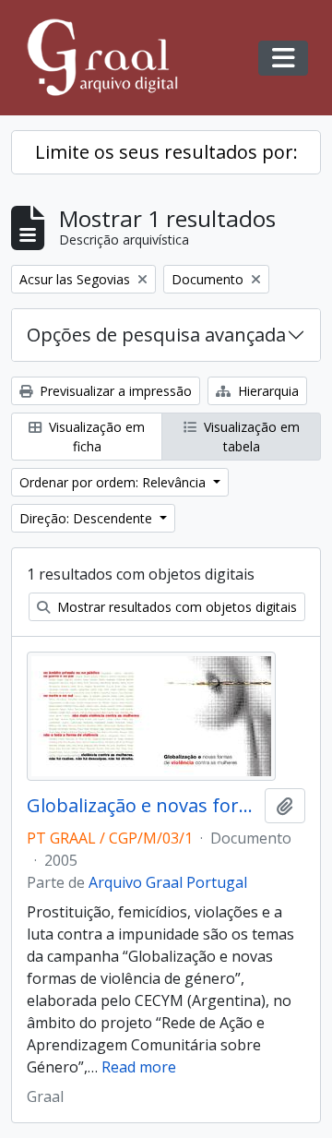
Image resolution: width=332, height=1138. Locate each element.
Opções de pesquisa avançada (156, 334)
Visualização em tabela (250, 436)
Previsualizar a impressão (114, 391)
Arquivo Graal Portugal (168, 882)
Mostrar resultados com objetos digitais (175, 607)
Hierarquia (266, 391)
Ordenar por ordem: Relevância (114, 482)
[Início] (110, 57)
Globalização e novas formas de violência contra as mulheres (142, 806)
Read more (138, 1067)
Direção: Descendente (87, 518)
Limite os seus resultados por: (166, 151)
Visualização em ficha (95, 436)
